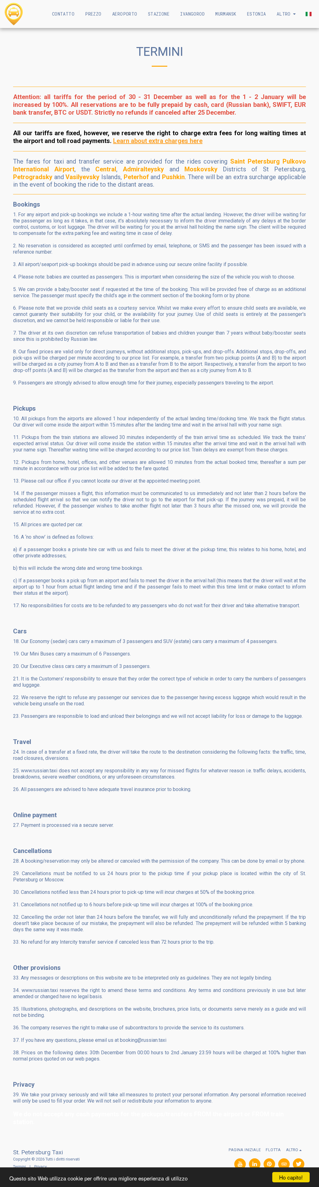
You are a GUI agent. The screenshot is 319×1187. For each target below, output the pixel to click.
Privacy (40, 1166)
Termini (19, 1166)
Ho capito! (291, 1177)
